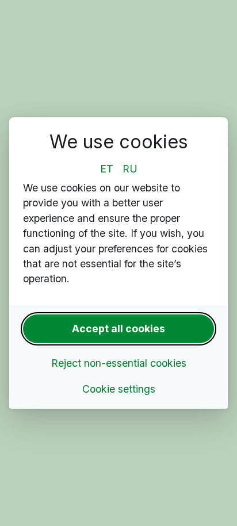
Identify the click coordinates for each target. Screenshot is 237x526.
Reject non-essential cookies (118, 363)
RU (130, 169)
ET (106, 169)
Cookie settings (118, 389)
